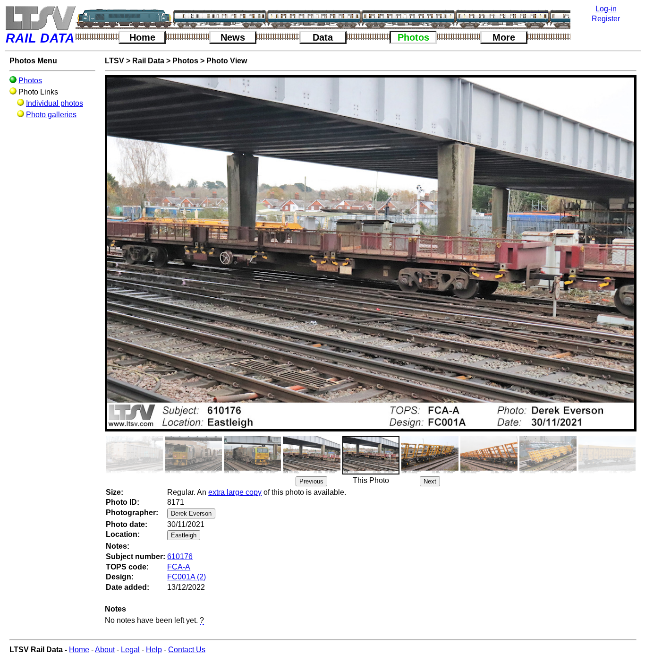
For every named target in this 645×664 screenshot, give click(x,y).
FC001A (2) (186, 577)
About (105, 650)
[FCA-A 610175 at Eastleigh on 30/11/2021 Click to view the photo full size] (311, 455)
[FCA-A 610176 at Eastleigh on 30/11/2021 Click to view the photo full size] (370, 455)
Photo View (226, 61)
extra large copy (235, 492)
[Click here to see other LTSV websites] (40, 18)
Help (154, 650)
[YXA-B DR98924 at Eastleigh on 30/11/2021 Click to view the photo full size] (193, 455)
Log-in (606, 9)
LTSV (114, 61)
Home (142, 37)
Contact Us (186, 650)
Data (323, 37)
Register (606, 19)
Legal (130, 650)
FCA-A (178, 567)
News (233, 37)
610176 (180, 556)
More (503, 37)
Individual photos (54, 103)
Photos (413, 37)
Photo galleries (51, 115)
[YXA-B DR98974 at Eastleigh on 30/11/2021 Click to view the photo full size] (252, 455)
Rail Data (148, 61)
